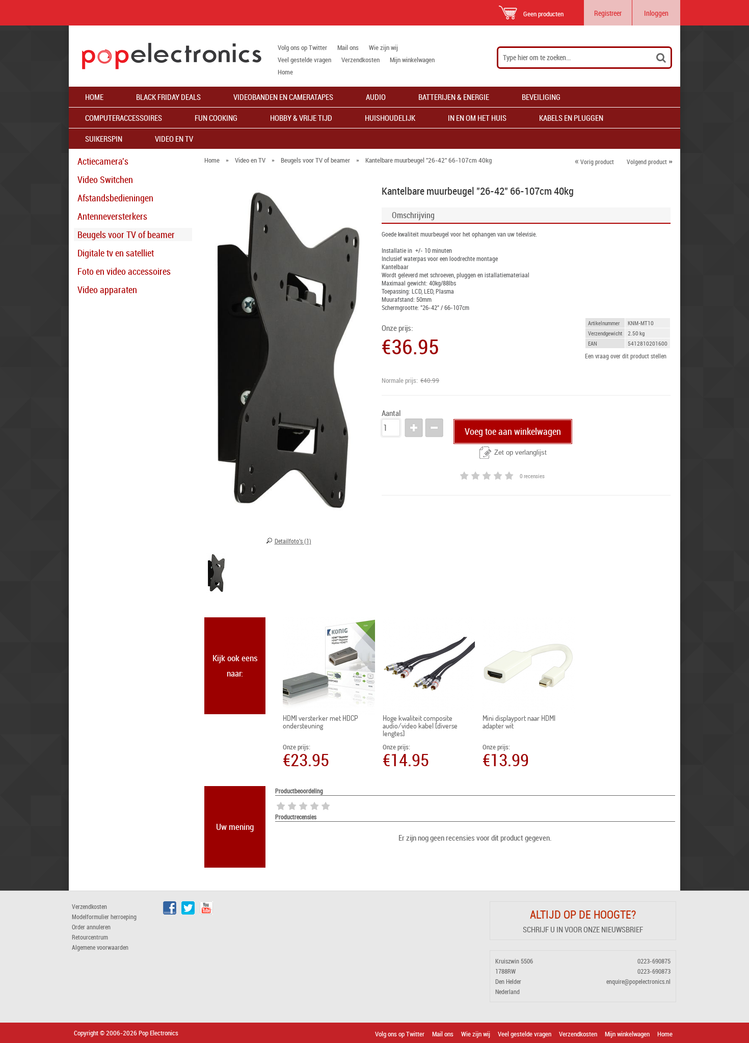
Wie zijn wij (383, 47)
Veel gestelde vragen (304, 59)
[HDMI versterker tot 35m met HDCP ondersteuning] (329, 665)
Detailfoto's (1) (293, 541)
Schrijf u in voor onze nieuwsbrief (583, 929)
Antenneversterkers (112, 216)
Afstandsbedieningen (115, 198)
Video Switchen (105, 179)
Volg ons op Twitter (302, 47)
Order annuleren (91, 927)
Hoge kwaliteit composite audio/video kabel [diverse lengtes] (420, 726)
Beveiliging (541, 97)
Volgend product (650, 162)
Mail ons (348, 47)
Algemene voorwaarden (100, 947)
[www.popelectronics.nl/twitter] (188, 912)
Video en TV (174, 139)
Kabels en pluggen (571, 118)
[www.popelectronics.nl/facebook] (169, 912)
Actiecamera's (102, 161)
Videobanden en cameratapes (283, 97)
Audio (376, 97)
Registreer (608, 13)
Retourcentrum (90, 937)
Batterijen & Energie (453, 97)
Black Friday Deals (168, 97)
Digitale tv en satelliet (115, 253)
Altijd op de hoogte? (583, 914)
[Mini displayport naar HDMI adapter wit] (529, 665)
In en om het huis (477, 118)
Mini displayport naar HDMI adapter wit (519, 722)
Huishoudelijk (390, 118)
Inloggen (656, 13)
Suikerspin (103, 139)
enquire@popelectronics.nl (638, 981)
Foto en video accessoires (124, 271)
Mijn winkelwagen (412, 59)
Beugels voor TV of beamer (126, 234)
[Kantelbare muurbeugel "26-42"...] (216, 574)
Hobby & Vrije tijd (301, 118)
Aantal (391, 413)
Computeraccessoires (123, 118)
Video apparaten (107, 289)
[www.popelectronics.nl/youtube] (206, 912)
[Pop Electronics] (165, 56)
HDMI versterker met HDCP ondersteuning (320, 722)
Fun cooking (216, 118)
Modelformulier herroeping (104, 916)
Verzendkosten (360, 59)
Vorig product (594, 162)
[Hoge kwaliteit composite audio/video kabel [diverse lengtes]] (429, 665)
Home (285, 71)
